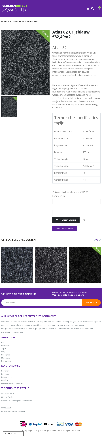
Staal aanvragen (64, 228)
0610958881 (6, 408)
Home (4, 21)
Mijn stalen (14, 433)
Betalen (4, 380)
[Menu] (88, 8)
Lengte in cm (58, 195)
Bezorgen (5, 374)
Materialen (5, 358)
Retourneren (6, 377)
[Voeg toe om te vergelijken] (91, 220)
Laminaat (5, 345)
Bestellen (5, 371)
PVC (3, 342)
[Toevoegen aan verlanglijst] (84, 220)
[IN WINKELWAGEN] (28, 251)
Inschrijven (91, 302)
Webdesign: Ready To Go (51, 430)
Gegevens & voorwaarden (12, 383)
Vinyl (3, 351)
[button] (95, 239)
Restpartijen (6, 361)
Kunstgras (5, 355)
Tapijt (3, 348)
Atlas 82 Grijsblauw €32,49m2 (71, 34)
